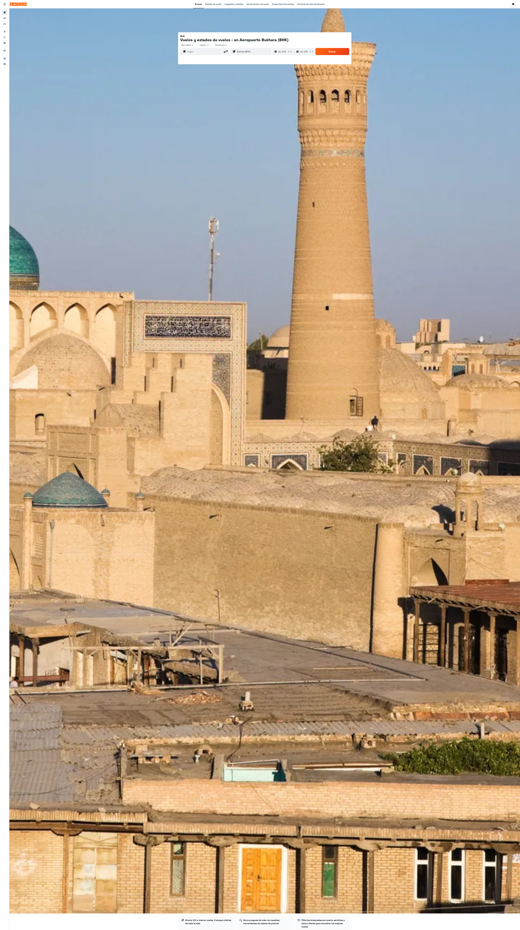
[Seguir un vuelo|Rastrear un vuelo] (4, 37)
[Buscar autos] (4, 24)
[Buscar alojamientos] (4, 18)
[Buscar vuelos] (4, 12)
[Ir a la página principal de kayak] (18, 4)
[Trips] (4, 50)
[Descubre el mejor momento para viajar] (4, 43)
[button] (5, 4)
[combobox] (187, 45)
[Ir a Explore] (4, 31)
